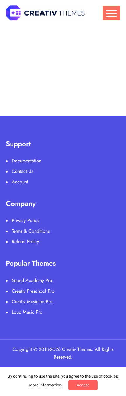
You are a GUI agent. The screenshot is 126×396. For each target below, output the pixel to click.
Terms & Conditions (31, 231)
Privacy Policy (25, 220)
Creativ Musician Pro (32, 301)
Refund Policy (25, 241)
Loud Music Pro (27, 312)
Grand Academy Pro (32, 280)
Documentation (26, 160)
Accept (83, 385)
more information (45, 385)
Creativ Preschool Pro (33, 291)
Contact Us (22, 171)
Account (20, 181)
